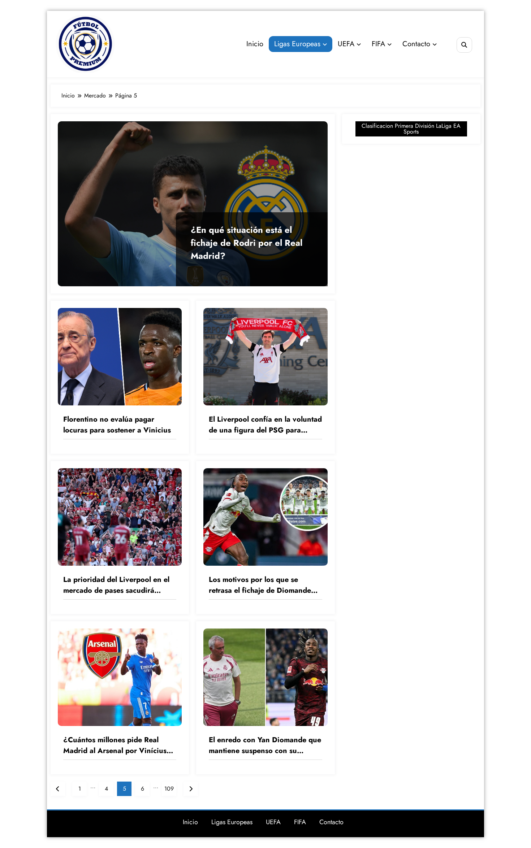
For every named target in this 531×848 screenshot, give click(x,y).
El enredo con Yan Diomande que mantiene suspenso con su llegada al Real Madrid (265, 745)
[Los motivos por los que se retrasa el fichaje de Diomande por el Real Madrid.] (265, 516)
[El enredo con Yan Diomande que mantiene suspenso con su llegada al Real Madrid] (265, 677)
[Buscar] (464, 45)
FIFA (378, 44)
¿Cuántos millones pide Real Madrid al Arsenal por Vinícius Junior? (115, 745)
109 (169, 788)
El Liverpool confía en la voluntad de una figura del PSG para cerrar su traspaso (265, 425)
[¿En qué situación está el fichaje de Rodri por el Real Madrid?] (193, 203)
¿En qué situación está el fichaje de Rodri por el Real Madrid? (246, 242)
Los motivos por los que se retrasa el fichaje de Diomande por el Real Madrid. (260, 585)
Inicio (254, 44)
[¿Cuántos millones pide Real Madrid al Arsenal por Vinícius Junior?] (120, 677)
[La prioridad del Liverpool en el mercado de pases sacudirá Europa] (120, 516)
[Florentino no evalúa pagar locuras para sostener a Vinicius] (120, 356)
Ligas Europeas (297, 44)
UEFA (346, 44)
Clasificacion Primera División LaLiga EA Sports (411, 129)
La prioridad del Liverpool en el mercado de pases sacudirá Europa (116, 585)
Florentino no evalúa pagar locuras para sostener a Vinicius (117, 424)
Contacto (416, 44)
